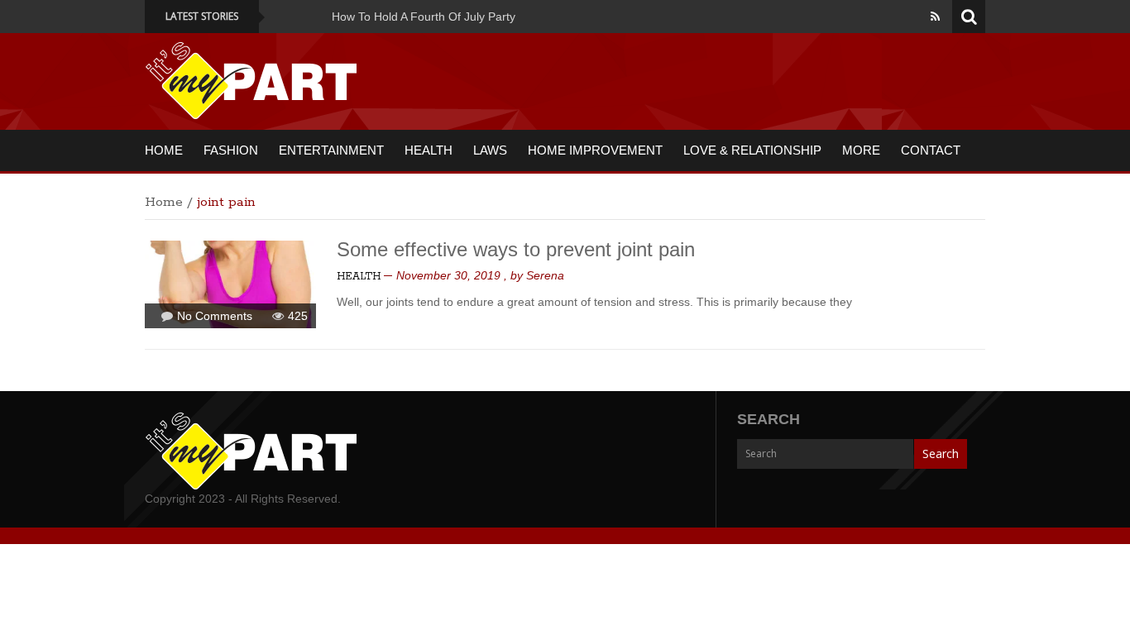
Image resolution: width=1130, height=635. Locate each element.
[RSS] (935, 16)
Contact (930, 150)
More (861, 150)
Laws (490, 150)
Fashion (230, 150)
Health (428, 150)
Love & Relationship (752, 150)
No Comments (214, 315)
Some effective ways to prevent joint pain (516, 249)
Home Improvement (595, 150)
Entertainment (331, 150)
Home (164, 150)
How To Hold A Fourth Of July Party (413, 16)
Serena (545, 275)
